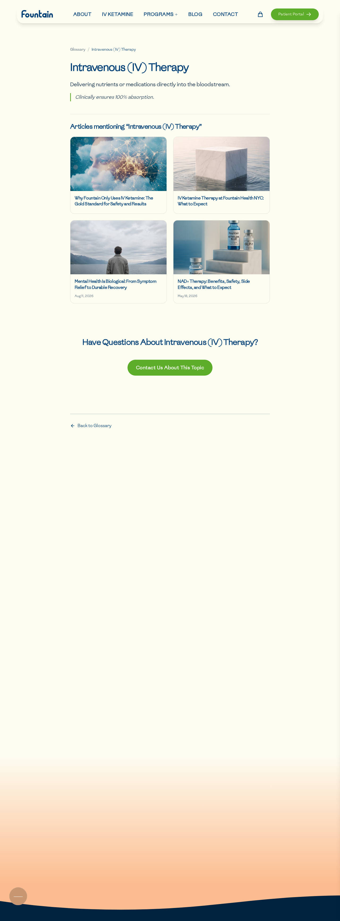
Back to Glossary (95, 425)
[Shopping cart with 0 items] (260, 14)
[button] (295, 14)
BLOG (195, 14)
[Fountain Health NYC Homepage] (37, 14)
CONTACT (225, 14)
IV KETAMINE (117, 14)
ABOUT (82, 14)
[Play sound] (18, 896)
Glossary (78, 49)
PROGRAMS (161, 14)
